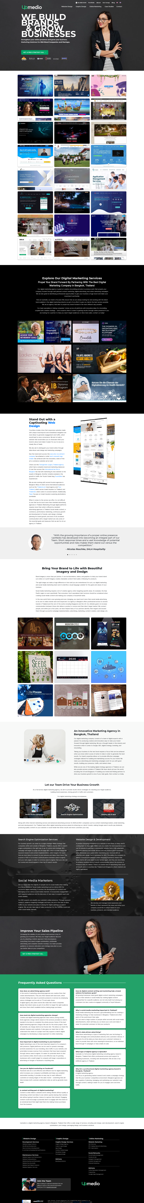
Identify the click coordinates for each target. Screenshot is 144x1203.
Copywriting (91, 1172)
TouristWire (58, 476)
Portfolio (91, 2)
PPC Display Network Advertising (97, 1146)
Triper (31, 494)
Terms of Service (86, 1202)
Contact (119, 6)
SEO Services (92, 1144)
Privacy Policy (76, 1202)
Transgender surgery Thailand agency (51, 465)
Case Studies (109, 6)
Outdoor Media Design (62, 1150)
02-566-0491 (82, 2)
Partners (53, 1200)
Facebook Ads (92, 1157)
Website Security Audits (28, 1163)
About (98, 2)
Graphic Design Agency (62, 1144)
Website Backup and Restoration (31, 1161)
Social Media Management (95, 1155)
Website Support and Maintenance (32, 1157)
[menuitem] (117, 3)
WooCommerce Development (30, 1148)
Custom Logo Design (61, 1146)
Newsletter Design (61, 1152)
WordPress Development (29, 1146)
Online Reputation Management (97, 1170)
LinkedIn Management (94, 1161)
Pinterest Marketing (93, 1163)
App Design (59, 1148)
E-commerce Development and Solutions (33, 1150)
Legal (49, 1200)
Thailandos (32, 492)
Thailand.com (41, 487)
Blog (113, 2)
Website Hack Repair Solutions (30, 1165)
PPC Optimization (93, 1148)
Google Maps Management (95, 1174)
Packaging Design (60, 1154)
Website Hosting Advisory (29, 1159)
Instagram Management (95, 1159)
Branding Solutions (61, 1161)
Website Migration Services (29, 1167)
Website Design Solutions (29, 1144)
